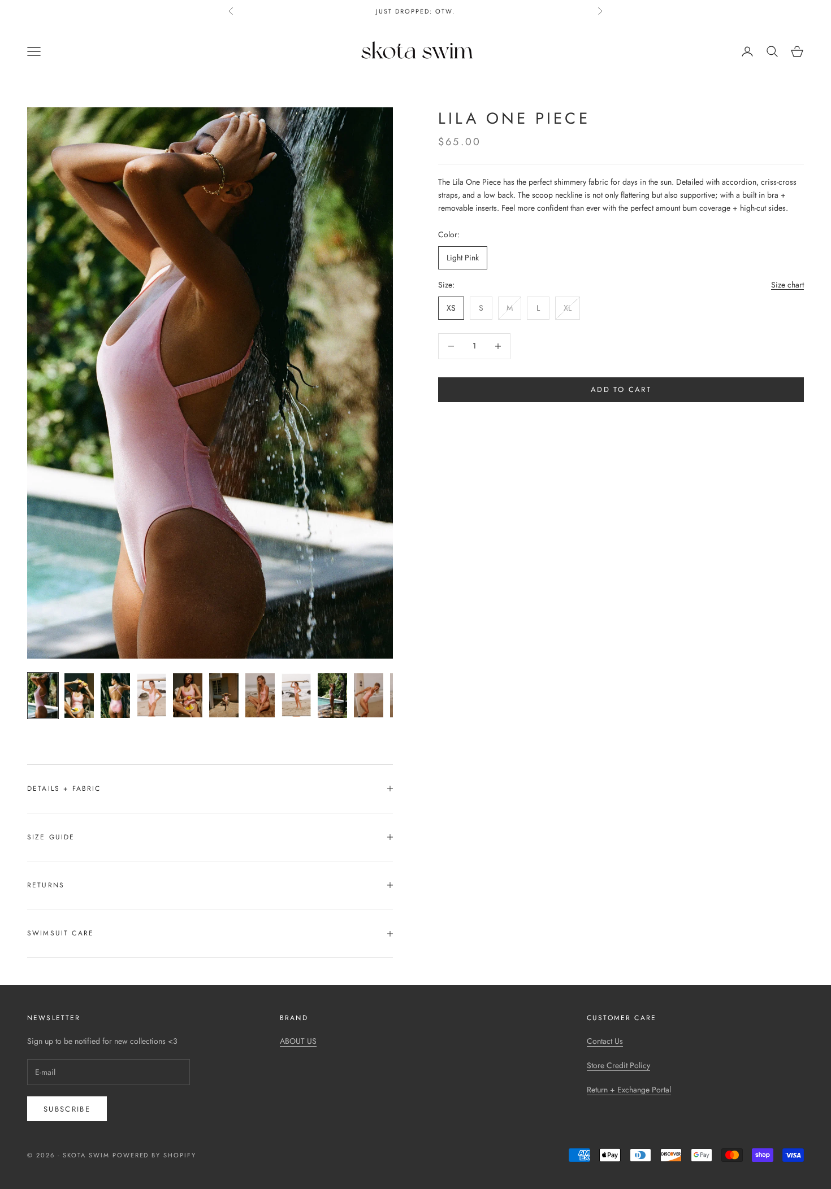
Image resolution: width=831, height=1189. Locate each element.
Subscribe (67, 1109)
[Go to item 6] (224, 695)
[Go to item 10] (368, 695)
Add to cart (621, 389)
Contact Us (605, 1041)
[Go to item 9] (332, 695)
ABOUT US (298, 1041)
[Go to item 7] (260, 695)
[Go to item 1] (43, 695)
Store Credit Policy (618, 1065)
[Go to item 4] (151, 695)
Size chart (787, 285)
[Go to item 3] (115, 695)
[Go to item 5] (188, 695)
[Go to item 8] (296, 695)
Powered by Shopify (154, 1155)
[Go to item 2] (79, 695)
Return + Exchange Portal (629, 1089)
